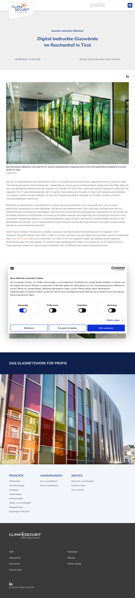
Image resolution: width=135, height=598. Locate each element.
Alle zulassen (106, 328)
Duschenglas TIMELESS (19, 511)
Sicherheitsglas (15, 494)
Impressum (73, 552)
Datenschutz (15, 558)
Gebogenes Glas (16, 507)
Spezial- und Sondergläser (20, 503)
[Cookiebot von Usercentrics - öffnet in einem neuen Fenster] (113, 268)
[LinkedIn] (10, 584)
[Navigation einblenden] (130, 5)
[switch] (52, 310)
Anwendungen (51, 475)
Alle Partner (14, 564)
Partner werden (74, 564)
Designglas (13, 490)
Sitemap (71, 558)
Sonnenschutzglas (16, 485)
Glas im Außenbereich (49, 485)
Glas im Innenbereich (48, 481)
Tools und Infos (77, 490)
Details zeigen (113, 320)
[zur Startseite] (67, 536)
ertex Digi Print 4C (20, 238)
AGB (11, 552)
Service (77, 475)
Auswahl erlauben (67, 328)
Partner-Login (15, 570)
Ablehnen (29, 328)
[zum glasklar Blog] (103, 5)
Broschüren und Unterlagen (82, 481)
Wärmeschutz (15, 481)
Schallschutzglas (16, 498)
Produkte (16, 475)
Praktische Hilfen (78, 485)
